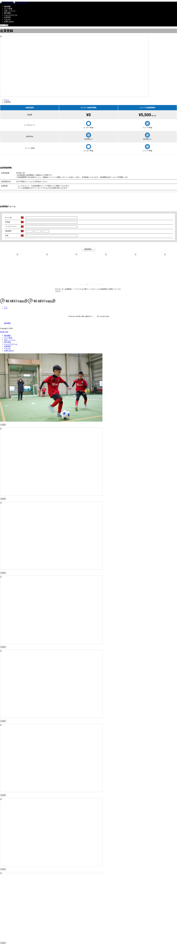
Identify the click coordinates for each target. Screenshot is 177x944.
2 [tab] (78, 285)
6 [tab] (90, 285)
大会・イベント (10, 11)
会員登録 (7, 17)
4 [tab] (84, 285)
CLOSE (3, 425)
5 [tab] (87, 285)
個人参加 (7, 13)
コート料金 (8, 8)
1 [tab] (75, 285)
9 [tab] (99, 285)
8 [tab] (96, 285)
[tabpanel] (15, 254)
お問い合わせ (9, 21)
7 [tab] (93, 285)
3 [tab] (81, 285)
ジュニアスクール (10, 15)
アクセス (7, 19)
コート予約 (4, 25)
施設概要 (7, 6)
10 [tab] (102, 285)
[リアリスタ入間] (13, 2)
